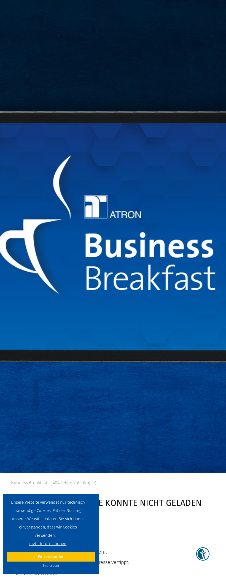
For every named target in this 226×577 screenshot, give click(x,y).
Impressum (51, 566)
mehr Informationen (47, 543)
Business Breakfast (29, 482)
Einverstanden (51, 556)
